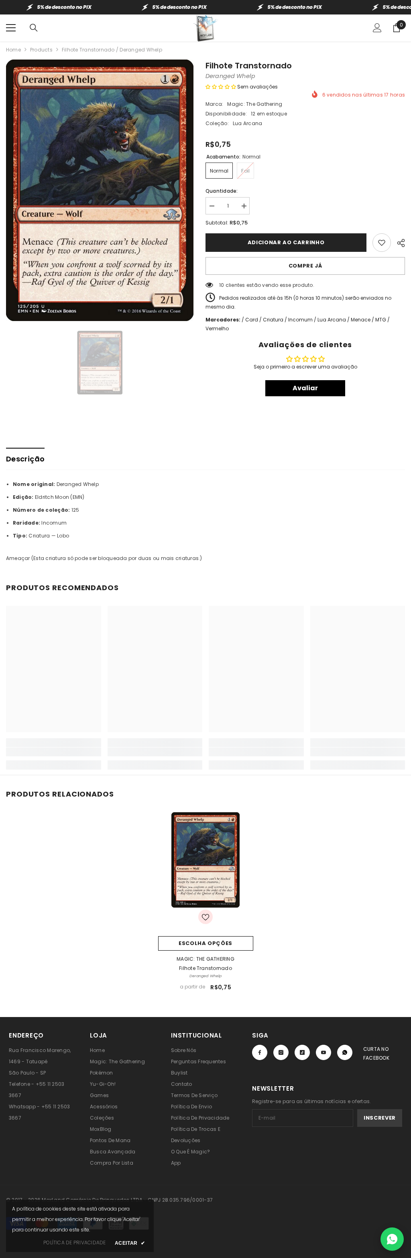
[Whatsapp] (344, 1052)
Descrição (25, 459)
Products (41, 49)
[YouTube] (323, 1052)
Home (13, 49)
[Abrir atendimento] (392, 1239)
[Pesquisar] (34, 28)
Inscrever (380, 1118)
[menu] (11, 28)
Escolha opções (205, 943)
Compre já (305, 266)
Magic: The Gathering (254, 104)
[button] (221, 86)
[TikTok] (302, 1052)
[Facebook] (259, 1052)
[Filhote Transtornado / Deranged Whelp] (205, 860)
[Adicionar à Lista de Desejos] (381, 242)
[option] (99, 190)
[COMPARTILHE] (398, 241)
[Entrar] (377, 27)
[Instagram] (281, 1052)
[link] (53, 751)
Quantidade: (222, 190)
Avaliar (305, 388)
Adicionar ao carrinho (286, 242)
